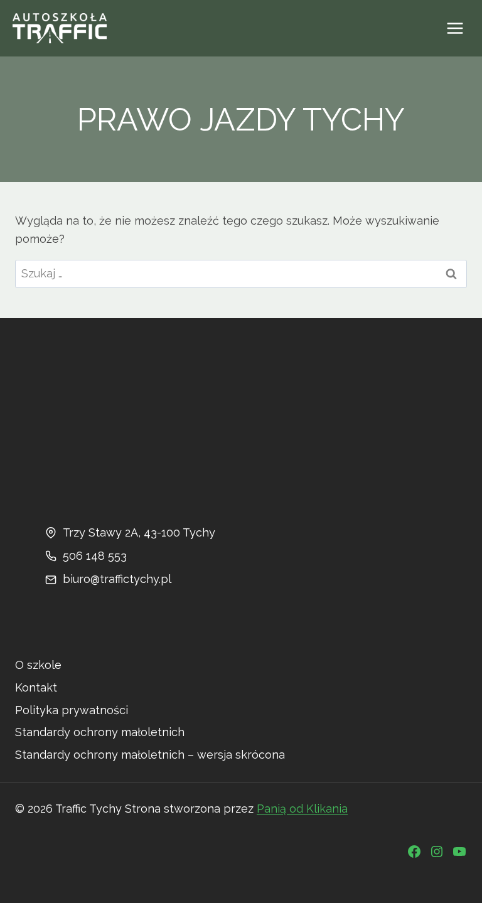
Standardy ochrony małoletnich (100, 732)
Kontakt (36, 687)
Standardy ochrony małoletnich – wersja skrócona (150, 754)
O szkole (38, 664)
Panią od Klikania (302, 808)
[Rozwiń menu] (454, 28)
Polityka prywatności (71, 710)
